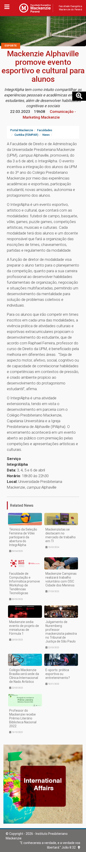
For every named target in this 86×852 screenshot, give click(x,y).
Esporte (11, 45)
